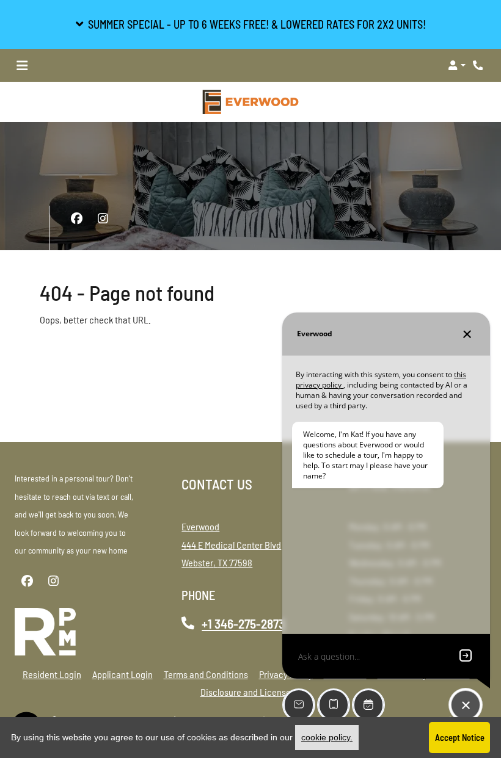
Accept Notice (460, 737)
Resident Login (52, 674)
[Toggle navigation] (22, 65)
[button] (250, 24)
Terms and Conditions (206, 674)
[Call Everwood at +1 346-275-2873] (479, 65)
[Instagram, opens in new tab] (102, 218)
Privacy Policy (286, 674)
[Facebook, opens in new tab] (76, 218)
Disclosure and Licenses (247, 692)
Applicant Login (122, 674)
